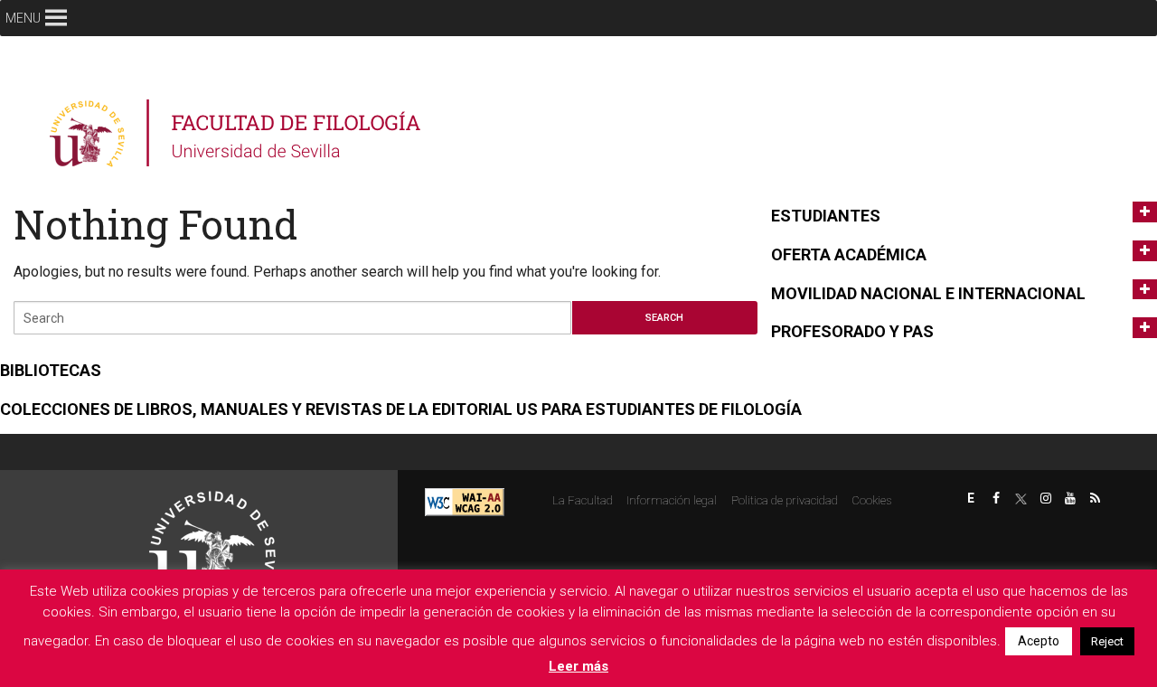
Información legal (671, 500)
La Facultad (582, 500)
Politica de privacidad (784, 500)
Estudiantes (825, 215)
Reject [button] (1107, 641)
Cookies (871, 500)
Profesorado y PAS (852, 331)
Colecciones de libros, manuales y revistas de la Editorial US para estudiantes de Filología (401, 409)
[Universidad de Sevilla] (212, 546)
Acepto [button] (1038, 641)
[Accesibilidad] (464, 501)
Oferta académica (849, 254)
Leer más (578, 666)
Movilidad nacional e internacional (928, 293)
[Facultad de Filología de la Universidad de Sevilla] (237, 133)
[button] (23, 18)
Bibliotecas (50, 370)
